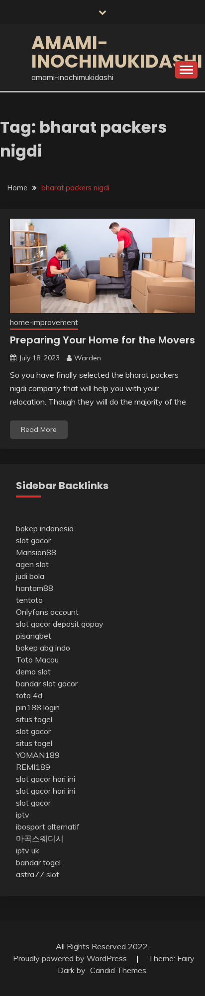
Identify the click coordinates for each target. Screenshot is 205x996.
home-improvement (44, 322)
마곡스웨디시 (40, 838)
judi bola (30, 576)
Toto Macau (37, 659)
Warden (87, 357)
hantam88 (34, 588)
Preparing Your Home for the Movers (102, 340)
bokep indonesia (45, 528)
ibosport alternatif (48, 826)
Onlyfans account (47, 612)
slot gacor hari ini (45, 779)
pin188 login (38, 707)
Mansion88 (36, 552)
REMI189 (33, 767)
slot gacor (33, 540)
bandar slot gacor (47, 683)
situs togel (34, 719)
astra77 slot (37, 874)
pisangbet (33, 636)
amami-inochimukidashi (117, 52)
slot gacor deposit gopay (59, 624)
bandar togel (38, 862)
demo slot (33, 671)
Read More (39, 429)
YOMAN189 (38, 755)
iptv (22, 815)
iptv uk (27, 850)
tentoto (29, 600)
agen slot (32, 564)
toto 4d (29, 695)
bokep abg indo (43, 648)
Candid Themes (118, 970)
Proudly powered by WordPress (71, 958)
